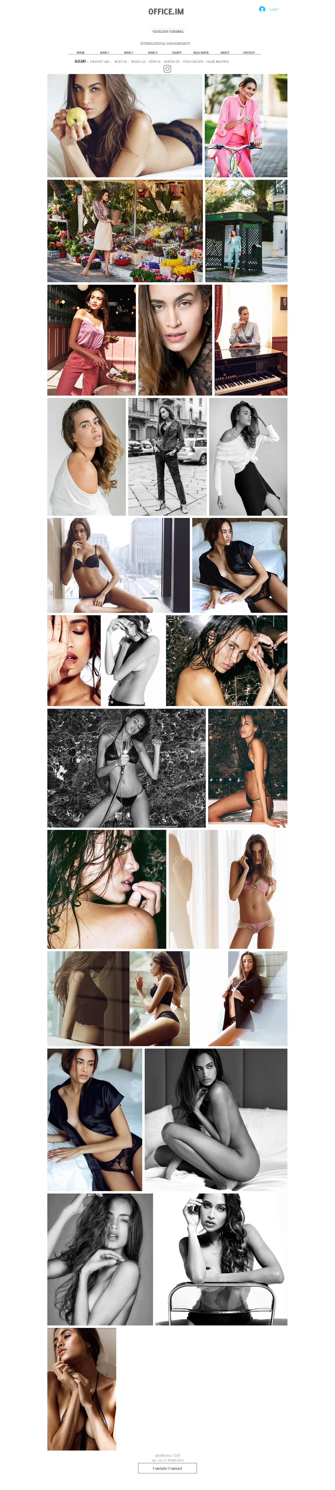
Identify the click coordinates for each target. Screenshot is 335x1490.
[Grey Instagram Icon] (167, 69)
